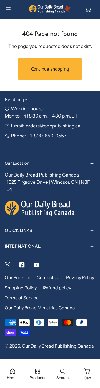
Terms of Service (22, 297)
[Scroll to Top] (89, 357)
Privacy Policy (80, 277)
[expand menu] (8, 9)
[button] (88, 9)
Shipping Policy (21, 287)
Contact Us (48, 277)
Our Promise (17, 277)
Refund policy (57, 287)
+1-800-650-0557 (47, 136)
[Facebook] (22, 265)
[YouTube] (36, 265)
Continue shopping (50, 69)
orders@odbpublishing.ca (53, 126)
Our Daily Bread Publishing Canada (58, 346)
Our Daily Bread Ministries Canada (40, 307)
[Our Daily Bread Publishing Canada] (50, 9)
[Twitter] (7, 265)
